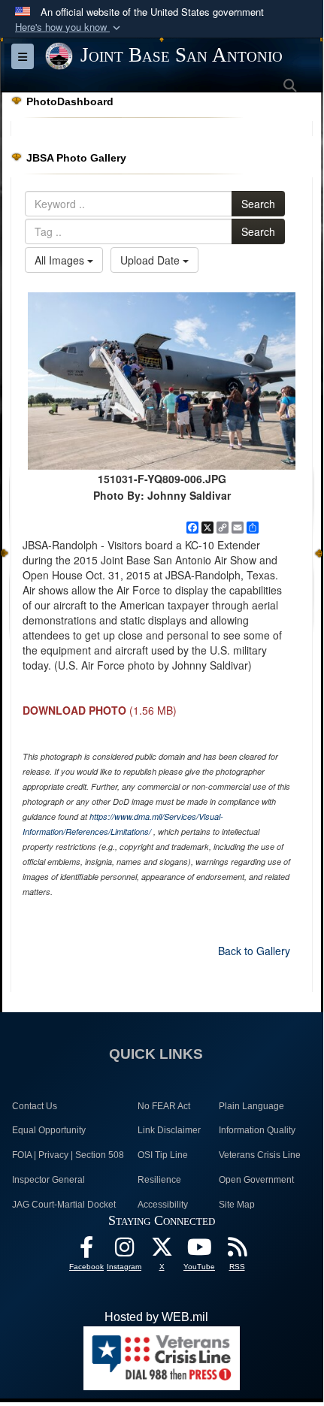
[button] (69, 27)
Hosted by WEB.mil (156, 1317)
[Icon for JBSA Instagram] (124, 1250)
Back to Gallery (254, 950)
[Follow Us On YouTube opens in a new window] (199, 1250)
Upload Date (151, 260)
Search (258, 203)
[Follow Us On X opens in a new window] (161, 1250)
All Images (61, 260)
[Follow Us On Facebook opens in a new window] (86, 1250)
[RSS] (237, 1250)
